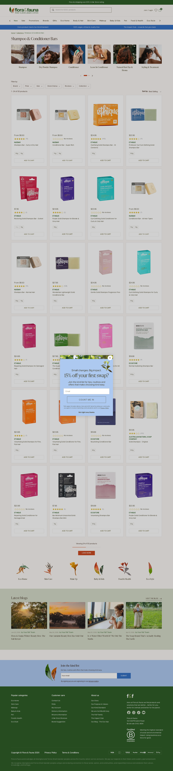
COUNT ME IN (86, 399)
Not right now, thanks (87, 412)
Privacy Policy (105, 408)
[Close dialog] (110, 358)
